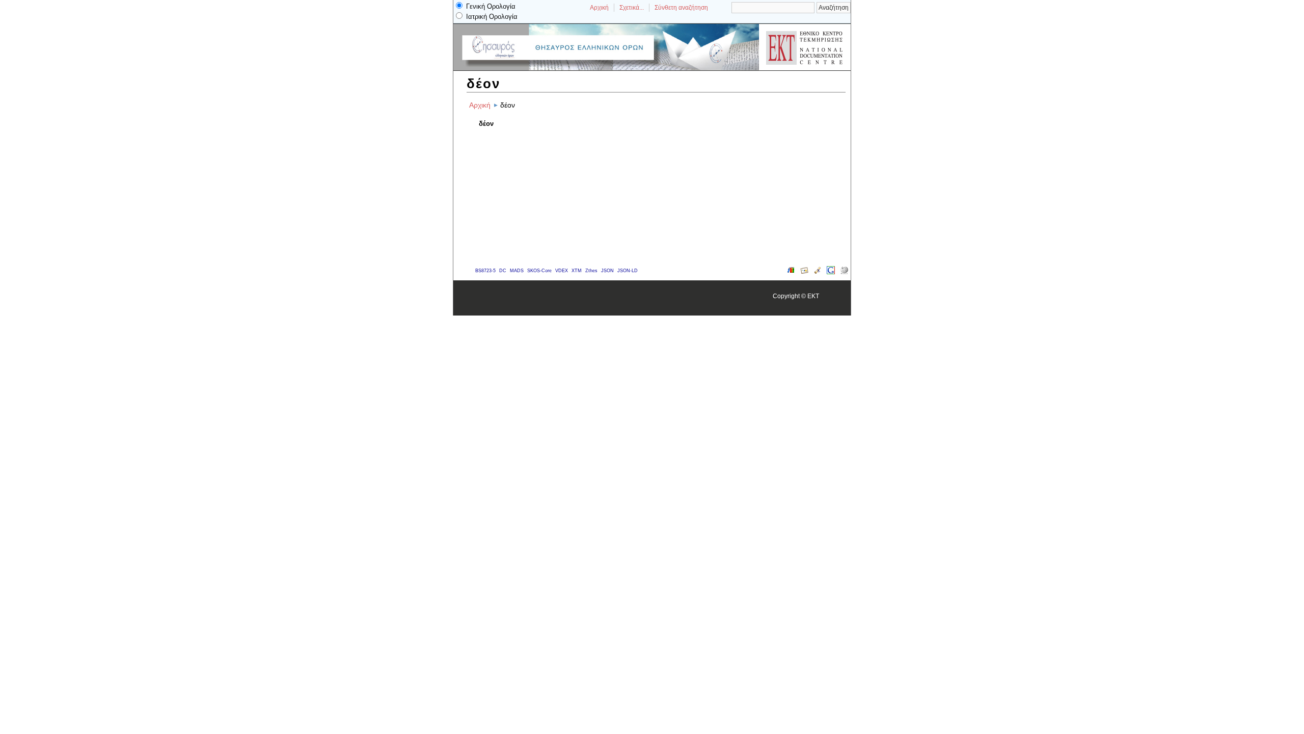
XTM (577, 270)
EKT (813, 296)
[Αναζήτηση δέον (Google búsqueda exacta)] (831, 272)
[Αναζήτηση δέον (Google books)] (791, 272)
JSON (607, 270)
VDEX (561, 270)
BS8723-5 (485, 270)
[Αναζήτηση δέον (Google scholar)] (817, 272)
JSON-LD (627, 270)
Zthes (591, 270)
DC (502, 270)
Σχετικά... (631, 7)
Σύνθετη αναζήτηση (681, 7)
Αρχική (599, 7)
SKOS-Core (539, 270)
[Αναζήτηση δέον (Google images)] (804, 272)
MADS (517, 270)
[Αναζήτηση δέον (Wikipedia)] (844, 272)
